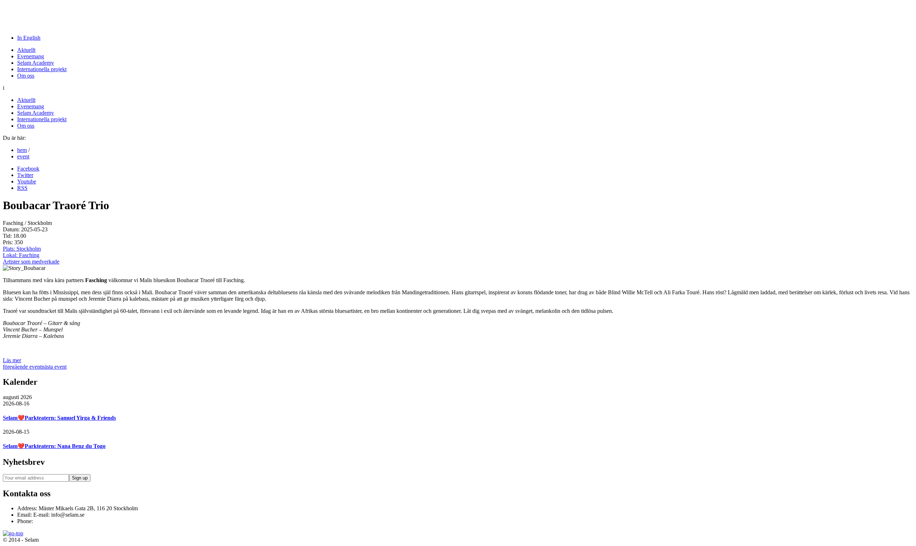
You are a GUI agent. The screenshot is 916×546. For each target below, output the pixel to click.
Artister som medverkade (31, 262)
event (23, 156)
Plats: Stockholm (22, 249)
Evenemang (30, 56)
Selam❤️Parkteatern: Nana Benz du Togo (54, 446)
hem (22, 150)
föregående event (22, 367)
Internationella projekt (42, 69)
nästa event (54, 367)
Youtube (26, 181)
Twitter (25, 175)
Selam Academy (35, 63)
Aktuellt (26, 50)
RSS (22, 188)
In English (28, 38)
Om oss (25, 76)
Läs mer (12, 360)
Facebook (28, 169)
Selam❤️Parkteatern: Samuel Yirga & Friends (59, 418)
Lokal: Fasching (21, 255)
